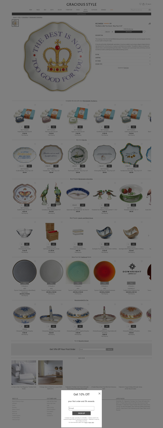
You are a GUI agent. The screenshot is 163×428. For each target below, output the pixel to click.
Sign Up (81, 413)
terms (86, 422)
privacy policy (91, 422)
